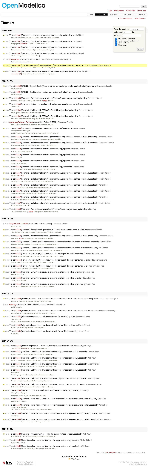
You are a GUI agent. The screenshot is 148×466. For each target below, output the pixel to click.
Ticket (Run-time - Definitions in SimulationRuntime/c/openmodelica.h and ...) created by (53, 384)
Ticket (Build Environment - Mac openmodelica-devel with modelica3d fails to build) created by (61, 311)
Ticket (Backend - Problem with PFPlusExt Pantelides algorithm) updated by (47, 71)
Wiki (91, 14)
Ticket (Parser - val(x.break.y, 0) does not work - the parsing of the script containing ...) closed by (54, 254)
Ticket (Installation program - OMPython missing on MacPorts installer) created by (48, 346)
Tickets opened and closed (127, 41)
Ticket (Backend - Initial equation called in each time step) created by (44, 167)
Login (110, 11)
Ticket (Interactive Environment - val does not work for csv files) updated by (47, 317)
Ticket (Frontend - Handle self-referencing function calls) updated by (44, 35)
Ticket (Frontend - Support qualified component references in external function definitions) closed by (56, 248)
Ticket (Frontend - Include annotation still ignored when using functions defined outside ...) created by (59, 236)
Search (141, 14)
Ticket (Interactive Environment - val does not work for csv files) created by (47, 331)
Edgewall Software (26, 464)
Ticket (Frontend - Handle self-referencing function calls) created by (44, 53)
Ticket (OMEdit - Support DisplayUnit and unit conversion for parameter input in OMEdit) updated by (58, 86)
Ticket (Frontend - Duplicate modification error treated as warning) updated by (47, 390)
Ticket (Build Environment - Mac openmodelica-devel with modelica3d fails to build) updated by (61, 299)
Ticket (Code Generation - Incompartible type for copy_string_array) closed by (48, 440)
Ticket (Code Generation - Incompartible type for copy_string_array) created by (47, 446)
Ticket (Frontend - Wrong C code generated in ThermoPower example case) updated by (53, 98)
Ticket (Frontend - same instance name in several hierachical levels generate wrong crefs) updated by (56, 405)
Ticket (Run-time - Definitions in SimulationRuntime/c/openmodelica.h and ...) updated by (52, 352)
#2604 (31, 211)
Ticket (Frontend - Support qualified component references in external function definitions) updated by (58, 242)
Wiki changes (122, 45)
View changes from (122, 29)
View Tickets (128, 14)
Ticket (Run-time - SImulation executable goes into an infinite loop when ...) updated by (50, 278)
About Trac (141, 11)
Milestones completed (126, 39)
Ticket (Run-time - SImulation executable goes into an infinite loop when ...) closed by (49, 272)
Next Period (139, 18)
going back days (124, 32)
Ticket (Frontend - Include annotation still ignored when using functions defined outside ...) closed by (59, 137)
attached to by (38, 59)
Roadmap (114, 14)
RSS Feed (75, 459)
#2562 (45, 100)
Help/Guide (130, 11)
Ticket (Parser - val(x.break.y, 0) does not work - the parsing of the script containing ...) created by (54, 266)
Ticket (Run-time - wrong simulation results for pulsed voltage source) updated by (48, 434)
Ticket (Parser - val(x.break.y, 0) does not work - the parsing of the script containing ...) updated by (56, 260)
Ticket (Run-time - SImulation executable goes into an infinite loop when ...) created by (50, 284)
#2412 (21, 238)
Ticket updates (123, 43)
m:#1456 (21, 175)
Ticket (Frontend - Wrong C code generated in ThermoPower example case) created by (53, 230)
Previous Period (126, 18)
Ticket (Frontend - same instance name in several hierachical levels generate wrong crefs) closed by (55, 399)
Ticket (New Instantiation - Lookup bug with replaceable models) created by (49, 104)
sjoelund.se (23, 44)
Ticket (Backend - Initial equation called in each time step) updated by (45, 128)
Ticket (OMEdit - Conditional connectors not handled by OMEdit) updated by (49, 92)
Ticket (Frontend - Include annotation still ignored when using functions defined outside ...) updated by (59, 143)
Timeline (101, 14)
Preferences (119, 11)
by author (118, 35)
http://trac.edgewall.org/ (138, 464)
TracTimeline (110, 453)
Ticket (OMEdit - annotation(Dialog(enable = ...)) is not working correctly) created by (58, 65)
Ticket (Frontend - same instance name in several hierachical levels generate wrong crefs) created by (58, 419)
